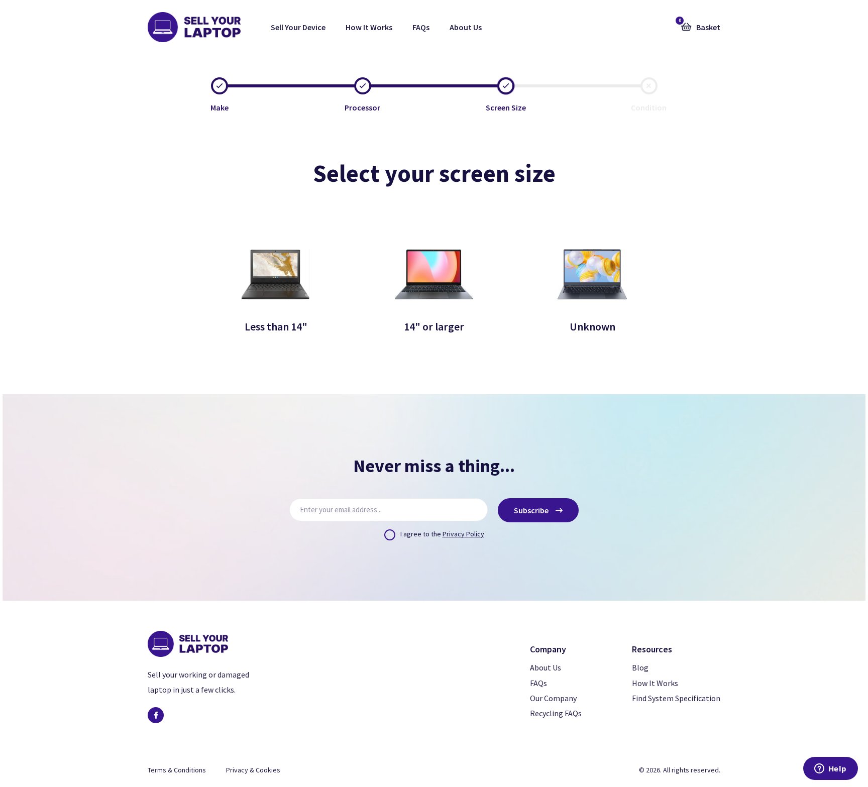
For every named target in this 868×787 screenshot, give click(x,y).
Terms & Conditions (177, 769)
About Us (466, 27)
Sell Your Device (298, 27)
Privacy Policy (463, 533)
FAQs (420, 27)
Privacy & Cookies (253, 769)
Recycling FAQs (556, 713)
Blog (640, 667)
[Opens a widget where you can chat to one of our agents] (830, 769)
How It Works (369, 27)
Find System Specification (676, 698)
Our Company (553, 698)
